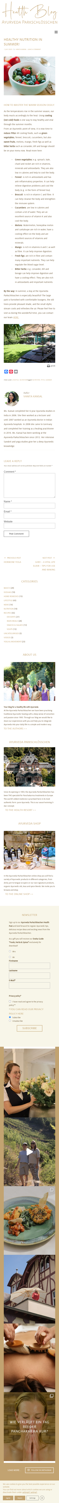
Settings (32, 1498)
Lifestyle (15, 380)
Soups (10, 629)
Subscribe (29, 1028)
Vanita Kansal (21, 49)
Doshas (7, 592)
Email (7, 511)
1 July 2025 (8, 49)
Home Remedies (11, 596)
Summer (48, 380)
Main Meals (12, 621)
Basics (7, 588)
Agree (8, 1498)
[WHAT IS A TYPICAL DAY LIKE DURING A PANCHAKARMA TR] (29, 1426)
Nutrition (23, 380)
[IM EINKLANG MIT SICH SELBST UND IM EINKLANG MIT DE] (29, 1151)
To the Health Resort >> (20, 810)
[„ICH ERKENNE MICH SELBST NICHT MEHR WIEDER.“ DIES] (29, 1358)
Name (8, 501)
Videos (7, 637)
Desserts (11, 617)
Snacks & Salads (15, 625)
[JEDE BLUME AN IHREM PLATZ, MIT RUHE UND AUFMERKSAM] (29, 1083)
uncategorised (11, 633)
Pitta (42, 380)
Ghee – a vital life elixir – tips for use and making (44, 564)
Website (8, 521)
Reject (20, 1498)
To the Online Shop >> (19, 894)
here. (16, 317)
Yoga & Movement (12, 641)
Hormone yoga (12, 560)
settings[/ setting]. (29, 1492)
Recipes (7, 613)
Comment (10, 471)
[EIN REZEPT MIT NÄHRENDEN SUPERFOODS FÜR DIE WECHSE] (29, 1220)
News (6, 605)
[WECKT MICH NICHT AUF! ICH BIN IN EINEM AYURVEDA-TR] (29, 1289)
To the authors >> (15, 728)
